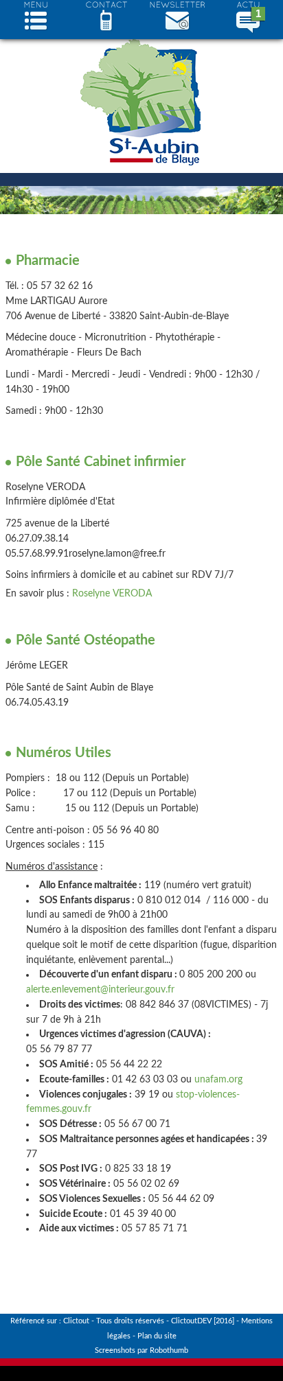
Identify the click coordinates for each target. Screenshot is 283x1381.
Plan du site (157, 1336)
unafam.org (218, 1079)
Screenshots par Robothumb (141, 1350)
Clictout (76, 1321)
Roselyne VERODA (112, 594)
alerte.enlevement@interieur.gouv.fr (100, 990)
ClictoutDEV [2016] (202, 1321)
